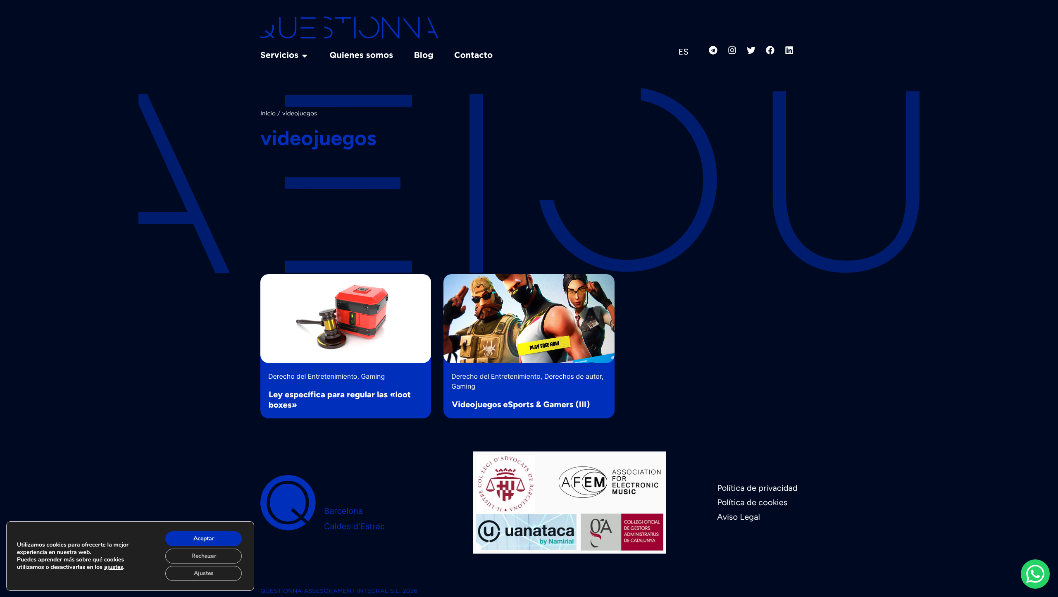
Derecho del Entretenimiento (312, 376)
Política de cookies (752, 502)
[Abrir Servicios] (304, 56)
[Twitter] (751, 50)
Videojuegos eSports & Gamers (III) (521, 404)
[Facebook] (770, 50)
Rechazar (203, 556)
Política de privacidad (757, 488)
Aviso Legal (738, 517)
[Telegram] (713, 50)
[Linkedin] (789, 50)
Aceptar (203, 538)
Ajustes (204, 573)
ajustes (113, 567)
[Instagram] (732, 50)
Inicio (268, 114)
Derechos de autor (573, 376)
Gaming (373, 376)
